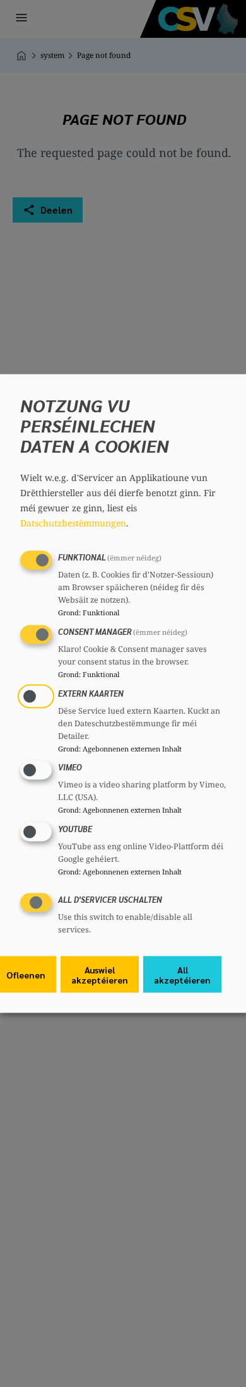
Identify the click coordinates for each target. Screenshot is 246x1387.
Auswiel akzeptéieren (99, 974)
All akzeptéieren (182, 974)
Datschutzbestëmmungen (73, 523)
